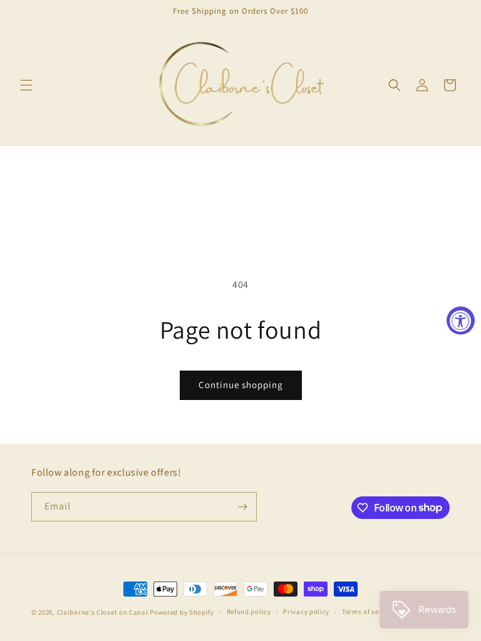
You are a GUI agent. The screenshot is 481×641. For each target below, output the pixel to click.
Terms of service (368, 611)
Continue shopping (241, 385)
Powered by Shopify (182, 612)
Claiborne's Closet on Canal (102, 612)
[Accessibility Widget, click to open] (461, 321)
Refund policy (249, 611)
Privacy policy (306, 611)
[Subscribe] (242, 506)
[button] (26, 85)
